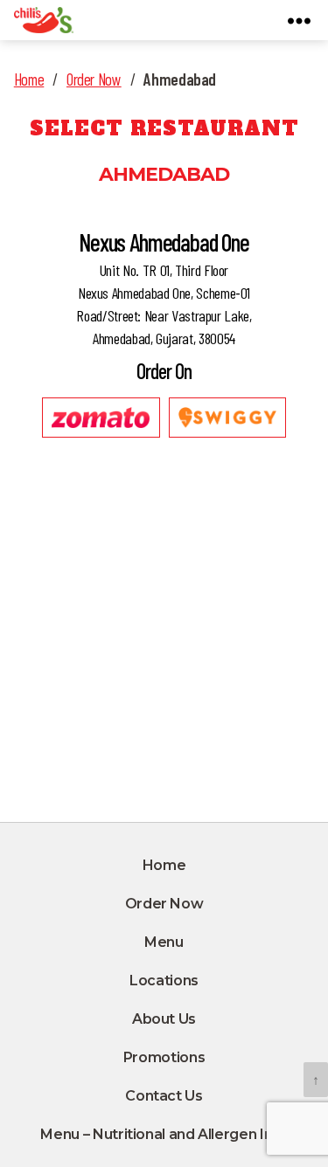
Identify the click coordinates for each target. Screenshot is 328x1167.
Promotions (164, 1057)
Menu (164, 942)
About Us (164, 1019)
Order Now (94, 79)
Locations (164, 980)
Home (29, 79)
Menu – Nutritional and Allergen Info (163, 1134)
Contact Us (163, 1096)
